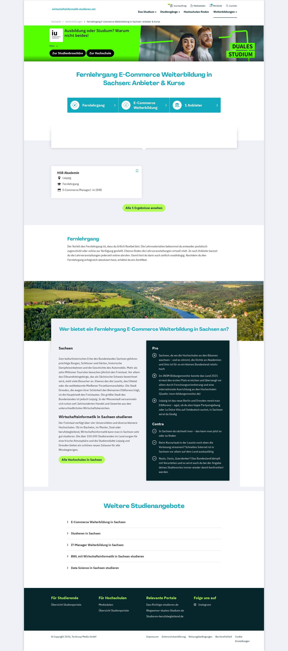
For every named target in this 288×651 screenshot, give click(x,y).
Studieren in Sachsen (85, 533)
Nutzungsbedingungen (200, 636)
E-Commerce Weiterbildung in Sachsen (98, 522)
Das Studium (146, 11)
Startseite (56, 21)
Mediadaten (106, 604)
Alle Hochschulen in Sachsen (82, 460)
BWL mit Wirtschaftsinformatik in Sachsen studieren (107, 556)
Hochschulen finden (196, 11)
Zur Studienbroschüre (67, 53)
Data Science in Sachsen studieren (95, 568)
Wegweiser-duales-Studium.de (165, 610)
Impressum (152, 636)
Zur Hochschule (100, 53)
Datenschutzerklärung (174, 636)
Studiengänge (169, 11)
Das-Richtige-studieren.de (162, 604)
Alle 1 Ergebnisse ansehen (144, 208)
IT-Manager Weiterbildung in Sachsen (97, 545)
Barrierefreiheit (223, 636)
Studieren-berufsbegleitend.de (164, 616)
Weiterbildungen (224, 11)
